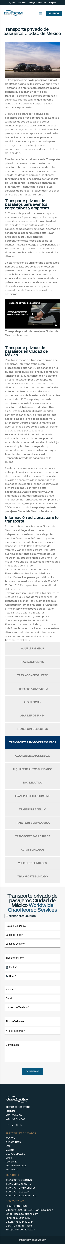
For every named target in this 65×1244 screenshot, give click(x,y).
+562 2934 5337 (18, 3)
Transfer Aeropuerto (19, 1184)
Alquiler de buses (32, 715)
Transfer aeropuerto (32, 688)
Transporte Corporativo (21, 1196)
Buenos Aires (13, 1142)
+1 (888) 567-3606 (22, 1225)
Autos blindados (32, 849)
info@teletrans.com (37, 3)
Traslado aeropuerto (32, 675)
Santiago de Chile (16, 1166)
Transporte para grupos (32, 836)
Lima (8, 1146)
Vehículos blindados (32, 863)
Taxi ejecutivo (32, 782)
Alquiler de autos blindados (32, 769)
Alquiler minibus (32, 648)
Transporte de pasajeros (32, 823)
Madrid (10, 1150)
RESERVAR (54, 13)
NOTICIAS (11, 1111)
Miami (9, 1158)
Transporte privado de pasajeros (32, 742)
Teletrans (22, 335)
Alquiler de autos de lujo (32, 756)
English (52, 3)
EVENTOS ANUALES (16, 1119)
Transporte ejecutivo (32, 729)
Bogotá (10, 1138)
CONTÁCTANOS (14, 1115)
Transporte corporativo (32, 796)
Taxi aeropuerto (32, 662)
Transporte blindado (32, 876)
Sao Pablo (12, 1170)
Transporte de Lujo (17, 1192)
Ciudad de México (15, 1154)
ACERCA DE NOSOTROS (18, 1107)
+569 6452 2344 (24, 1221)
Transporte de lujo (32, 809)
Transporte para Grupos (21, 1188)
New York (11, 1162)
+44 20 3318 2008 (25, 1229)
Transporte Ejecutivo (19, 1180)
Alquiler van (32, 702)
